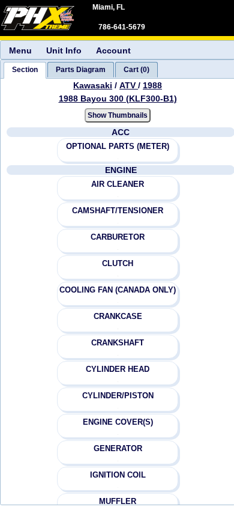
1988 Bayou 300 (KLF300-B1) (118, 98)
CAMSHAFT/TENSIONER (117, 210)
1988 (152, 85)
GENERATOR (118, 448)
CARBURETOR (118, 236)
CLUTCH (117, 263)
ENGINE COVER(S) (118, 422)
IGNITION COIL (118, 474)
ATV (128, 85)
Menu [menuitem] (20, 50)
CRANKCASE (118, 316)
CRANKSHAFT (117, 342)
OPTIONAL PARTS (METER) (117, 146)
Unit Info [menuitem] (64, 50)
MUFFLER (117, 501)
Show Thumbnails (118, 115)
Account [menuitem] (113, 50)
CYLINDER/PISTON (118, 395)
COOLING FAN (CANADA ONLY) (117, 289)
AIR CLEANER (117, 184)
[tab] (25, 70)
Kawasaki (92, 85)
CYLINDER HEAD (117, 369)
